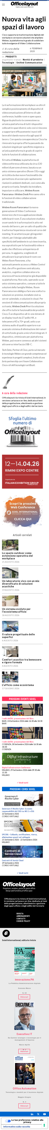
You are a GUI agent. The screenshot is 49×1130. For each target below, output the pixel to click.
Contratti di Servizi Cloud (13, 860)
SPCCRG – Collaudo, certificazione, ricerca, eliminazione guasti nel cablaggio (19, 835)
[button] (3, 4)
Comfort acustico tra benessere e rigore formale (22, 661)
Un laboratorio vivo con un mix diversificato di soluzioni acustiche (20, 583)
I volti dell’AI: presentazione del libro (17, 718)
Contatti (20, 919)
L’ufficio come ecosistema (18, 684)
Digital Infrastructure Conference (16, 767)
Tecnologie (8, 63)
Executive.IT (24, 1034)
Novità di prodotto (33, 60)
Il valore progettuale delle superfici (18, 636)
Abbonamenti (23, 916)
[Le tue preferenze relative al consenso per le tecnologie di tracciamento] (44, 1125)
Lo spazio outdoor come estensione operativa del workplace (17, 555)
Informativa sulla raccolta (16, 1126)
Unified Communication (29, 63)
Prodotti (11, 57)
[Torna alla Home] (24, 4)
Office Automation (24, 1088)
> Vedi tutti (22, 782)
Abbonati (24, 997)
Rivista (19, 914)
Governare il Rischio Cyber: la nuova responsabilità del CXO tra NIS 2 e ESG (18, 809)
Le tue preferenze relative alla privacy (27, 1121)
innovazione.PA (24, 979)
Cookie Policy (23, 921)
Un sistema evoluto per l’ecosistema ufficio (16, 610)
